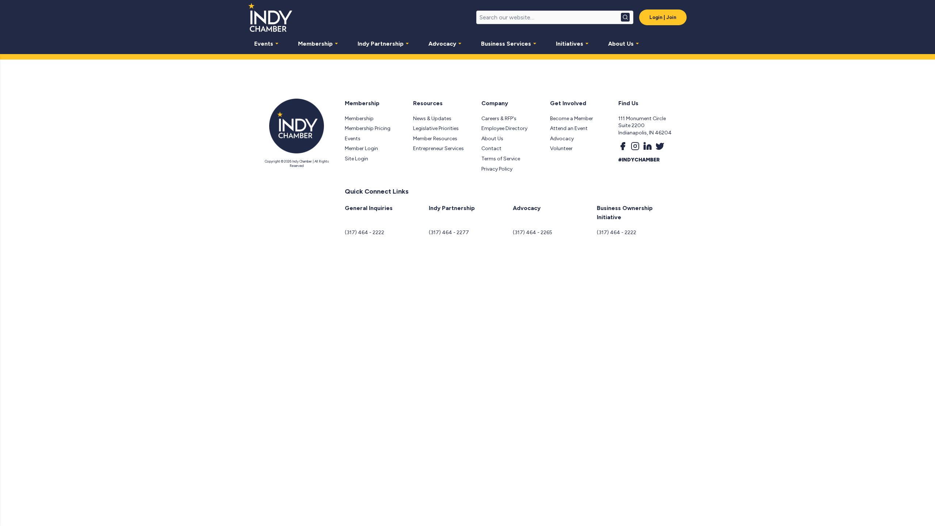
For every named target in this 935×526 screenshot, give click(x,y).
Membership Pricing (367, 128)
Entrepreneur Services (438, 148)
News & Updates (432, 118)
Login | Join (662, 17)
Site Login (356, 159)
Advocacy (442, 43)
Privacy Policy (496, 169)
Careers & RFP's (498, 118)
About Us (621, 43)
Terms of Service (500, 159)
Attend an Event (569, 128)
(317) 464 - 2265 (532, 232)
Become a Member (571, 118)
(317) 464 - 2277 (449, 232)
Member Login (361, 148)
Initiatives (569, 43)
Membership (315, 43)
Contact (491, 148)
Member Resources (435, 139)
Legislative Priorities (436, 128)
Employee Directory (504, 128)
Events (263, 43)
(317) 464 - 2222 (364, 232)
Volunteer (561, 148)
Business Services (506, 43)
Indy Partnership (381, 43)
